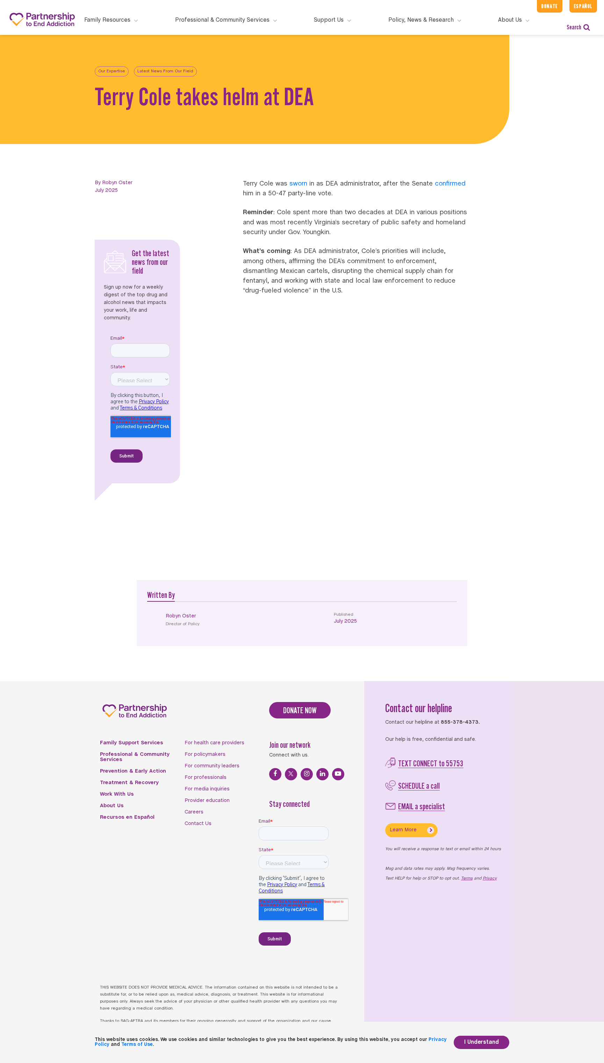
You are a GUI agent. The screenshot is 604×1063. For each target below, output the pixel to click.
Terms (467, 878)
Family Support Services (131, 742)
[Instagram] (307, 774)
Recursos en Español (127, 817)
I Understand (481, 1042)
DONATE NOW (300, 710)
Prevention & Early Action (133, 771)
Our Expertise (111, 71)
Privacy (490, 878)
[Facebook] (275, 774)
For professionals (205, 777)
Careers (194, 812)
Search (574, 27)
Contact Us (198, 823)
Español (583, 6)
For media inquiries (207, 789)
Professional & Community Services (135, 757)
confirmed (450, 184)
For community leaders (212, 766)
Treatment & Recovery (129, 782)
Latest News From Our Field (165, 71)
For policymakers (205, 754)
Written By (161, 595)
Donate (549, 6)
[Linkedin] (322, 774)
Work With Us (117, 794)
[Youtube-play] (338, 774)
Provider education (207, 800)
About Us (112, 805)
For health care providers (214, 742)
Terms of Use (137, 1044)
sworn (298, 184)
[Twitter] (291, 774)
